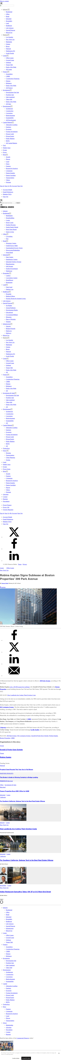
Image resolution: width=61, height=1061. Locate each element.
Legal (7, 161)
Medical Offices (10, 296)
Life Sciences (9, 28)
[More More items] (7, 155)
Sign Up (7, 186)
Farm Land (9, 287)
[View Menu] (1, 3)
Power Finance (7, 505)
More (4, 154)
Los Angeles (9, 37)
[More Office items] (7, 234)
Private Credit (10, 134)
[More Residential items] (10, 213)
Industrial (8, 19)
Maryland (3, 787)
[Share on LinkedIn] (14, 664)
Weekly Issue (6, 148)
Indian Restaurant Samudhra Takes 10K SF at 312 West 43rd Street (25, 891)
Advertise (5, 494)
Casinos (8, 275)
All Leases (9, 69)
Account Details (7, 189)
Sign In (2, 186)
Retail (7, 16)
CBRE (13, 738)
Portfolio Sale (10, 95)
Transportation (10, 177)
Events (5, 150)
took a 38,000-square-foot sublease (19, 687)
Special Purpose (10, 30)
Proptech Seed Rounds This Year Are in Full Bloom (16, 769)
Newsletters (6, 501)
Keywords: (3, 736)
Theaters (8, 321)
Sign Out (20, 186)
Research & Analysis (12, 168)
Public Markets (10, 138)
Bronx (8, 46)
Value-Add (9, 99)
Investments (6, 90)
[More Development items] (11, 106)
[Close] (58, 1053)
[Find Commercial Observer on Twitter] (14, 537)
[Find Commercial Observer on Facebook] (14, 549)
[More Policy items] (7, 451)
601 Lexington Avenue (23, 736)
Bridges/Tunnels (10, 328)
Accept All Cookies (26, 1058)
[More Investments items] (11, 90)
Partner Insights (10, 173)
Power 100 (6, 507)
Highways (9, 331)
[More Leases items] (8, 55)
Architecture (9, 108)
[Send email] (14, 675)
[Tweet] (14, 652)
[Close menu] (1, 205)
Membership (9, 1025)
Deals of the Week (11, 67)
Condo (8, 220)
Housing (8, 453)
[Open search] (1, 200)
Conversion (9, 113)
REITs (8, 141)
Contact (5, 496)
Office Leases (10, 58)
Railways (8, 333)
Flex (7, 238)
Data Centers (9, 257)
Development (7, 106)
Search (18, 202)
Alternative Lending (11, 125)
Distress (8, 81)
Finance (5, 72)
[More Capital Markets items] (13, 122)
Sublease (8, 62)
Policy (8, 164)
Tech (4, 145)
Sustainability (10, 118)
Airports (8, 326)
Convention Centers (11, 278)
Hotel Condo (9, 222)
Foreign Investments (12, 131)
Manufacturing (10, 264)
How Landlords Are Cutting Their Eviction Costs (21, 695)
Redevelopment (10, 115)
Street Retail (9, 252)
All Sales (8, 104)
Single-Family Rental (12, 227)
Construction (9, 111)
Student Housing (11, 225)
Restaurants (9, 282)
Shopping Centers (11, 243)
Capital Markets (7, 122)
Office (7, 14)
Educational (9, 312)
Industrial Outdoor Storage (13, 262)
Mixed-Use (9, 32)
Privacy (25, 564)
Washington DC (10, 51)
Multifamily (9, 215)
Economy (9, 129)
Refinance (9, 83)
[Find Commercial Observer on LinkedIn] (14, 560)
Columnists (9, 171)
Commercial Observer (23, 1038)
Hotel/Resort (9, 280)
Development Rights (12, 310)
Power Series (6, 469)
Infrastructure (6, 324)
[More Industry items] (9, 9)
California (3, 797)
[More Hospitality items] (10, 273)
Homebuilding (10, 218)
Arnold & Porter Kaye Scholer (40, 736)
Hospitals (8, 294)
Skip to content (4, 1)
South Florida (10, 53)
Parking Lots (9, 289)
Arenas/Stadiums (11, 308)
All (7, 372)
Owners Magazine (8, 509)
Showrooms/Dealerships (13, 250)
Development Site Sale (12, 92)
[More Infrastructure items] (11, 324)
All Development (11, 120)
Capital (5, 984)
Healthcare (9, 25)
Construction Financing (12, 78)
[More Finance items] (8, 72)
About (5, 1023)
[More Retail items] (7, 241)
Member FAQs (7, 194)
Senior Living (10, 232)
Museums (8, 317)
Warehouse (9, 271)
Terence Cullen (4, 583)
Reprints (5, 499)
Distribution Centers (11, 259)
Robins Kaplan (53, 736)
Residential (9, 12)
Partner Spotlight (11, 175)
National (8, 48)
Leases (5, 55)
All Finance (9, 88)
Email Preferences (8, 192)
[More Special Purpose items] (13, 303)
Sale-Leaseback (10, 97)
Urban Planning (10, 457)
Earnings (8, 127)
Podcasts (8, 182)
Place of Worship (11, 319)
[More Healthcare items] (10, 292)
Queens (8, 44)
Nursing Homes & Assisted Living (16, 298)
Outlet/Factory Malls (12, 245)
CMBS (8, 76)
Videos (8, 180)
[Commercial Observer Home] (7, 6)
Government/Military (12, 315)
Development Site (11, 960)
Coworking (9, 236)
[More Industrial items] (9, 255)
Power (5, 152)
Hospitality (9, 21)
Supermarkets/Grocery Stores (14, 248)
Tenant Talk (9, 65)
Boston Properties (5, 738)
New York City (10, 39)
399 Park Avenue (12, 736)
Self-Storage (9, 266)
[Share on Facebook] (14, 640)
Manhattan (9, 42)
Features (8, 166)
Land (7, 23)
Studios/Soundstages (12, 268)
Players (8, 159)
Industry (5, 211)
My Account (13, 186)
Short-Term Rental (11, 229)
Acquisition (9, 74)
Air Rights (9, 305)
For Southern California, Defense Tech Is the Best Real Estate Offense (22, 801)
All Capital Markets (11, 143)
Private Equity (10, 136)
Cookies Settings (15, 1058)
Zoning (8, 460)
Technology (6, 448)
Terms (19, 564)
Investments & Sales (9, 393)
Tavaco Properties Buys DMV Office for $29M (14, 791)
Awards (8, 157)
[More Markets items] (8, 35)
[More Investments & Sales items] (15, 393)
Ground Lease (10, 60)
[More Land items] (7, 285)
